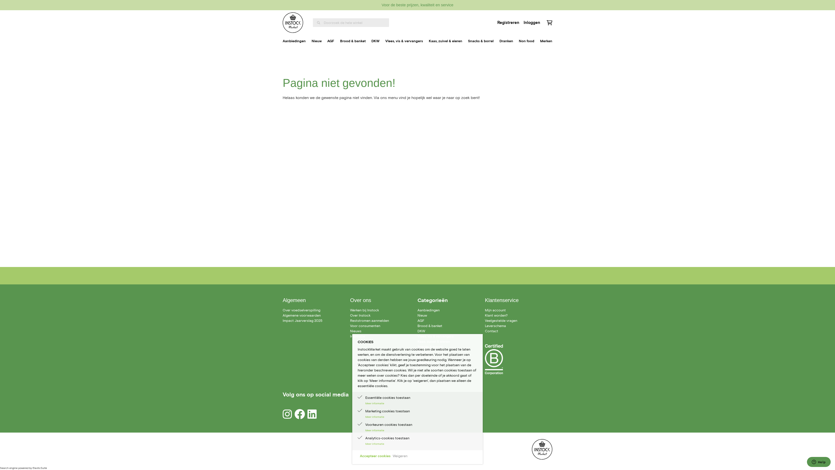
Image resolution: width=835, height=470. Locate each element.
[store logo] (293, 22)
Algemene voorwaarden (302, 315)
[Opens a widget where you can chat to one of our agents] (819, 462)
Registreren (508, 22)
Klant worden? (496, 315)
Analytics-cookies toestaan (387, 438)
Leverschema (495, 326)
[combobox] (351, 22)
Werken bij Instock (364, 310)
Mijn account (495, 310)
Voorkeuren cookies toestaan (388, 425)
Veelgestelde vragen (501, 321)
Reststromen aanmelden (369, 321)
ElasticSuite (40, 468)
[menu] (417, 41)
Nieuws (355, 331)
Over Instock (360, 315)
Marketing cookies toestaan (387, 411)
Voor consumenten (365, 326)
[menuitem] (294, 41)
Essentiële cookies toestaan (387, 398)
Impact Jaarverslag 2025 (302, 321)
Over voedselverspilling (301, 310)
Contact (491, 331)
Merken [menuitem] (546, 41)
